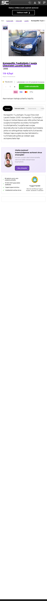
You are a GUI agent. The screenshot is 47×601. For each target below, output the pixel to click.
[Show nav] (44, 2)
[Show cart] (39, 2)
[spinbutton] (10, 86)
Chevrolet (19, 21)
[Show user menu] (35, 2)
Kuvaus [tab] (7, 108)
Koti (2, 21)
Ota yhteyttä (22, 168)
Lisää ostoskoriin (31, 86)
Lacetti (26, 21)
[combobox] (20, 3)
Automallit (9, 21)
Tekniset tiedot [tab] (19, 108)
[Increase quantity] (14, 86)
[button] (34, 179)
